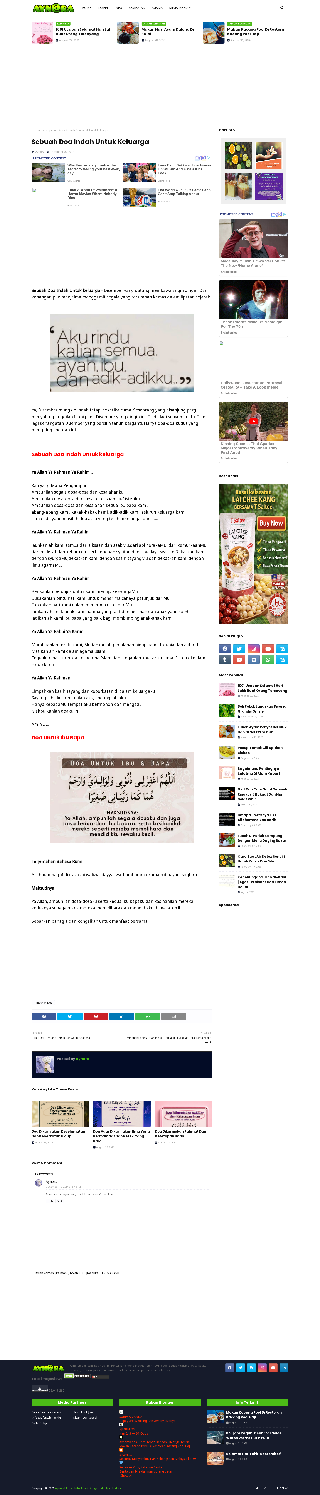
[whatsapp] (268, 659)
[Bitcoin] (238, 156)
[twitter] (239, 648)
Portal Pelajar (40, 1423)
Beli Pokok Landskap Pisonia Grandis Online (262, 709)
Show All (126, 1475)
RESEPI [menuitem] (103, 7)
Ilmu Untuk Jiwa (83, 1412)
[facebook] (225, 648)
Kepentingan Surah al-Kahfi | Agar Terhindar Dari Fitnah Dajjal (262, 882)
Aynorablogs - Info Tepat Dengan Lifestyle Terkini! (154, 1442)
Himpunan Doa (54, 130)
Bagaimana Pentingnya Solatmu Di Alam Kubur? (259, 771)
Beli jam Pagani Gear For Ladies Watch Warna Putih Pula (253, 1435)
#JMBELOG (127, 1429)
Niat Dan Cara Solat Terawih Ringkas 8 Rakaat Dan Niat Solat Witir (262, 794)
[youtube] (268, 648)
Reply (50, 1201)
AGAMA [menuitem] (157, 7)
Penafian (282, 1488)
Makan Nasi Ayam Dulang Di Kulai (167, 31)
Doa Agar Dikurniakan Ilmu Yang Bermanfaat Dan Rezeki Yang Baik (121, 1136)
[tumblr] (225, 659)
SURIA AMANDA (130, 1416)
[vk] (254, 659)
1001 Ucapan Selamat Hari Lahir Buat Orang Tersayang (85, 31)
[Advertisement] (160, 87)
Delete (60, 1201)
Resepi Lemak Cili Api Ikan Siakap (260, 750)
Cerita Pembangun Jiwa (47, 1412)
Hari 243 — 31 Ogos (133, 1433)
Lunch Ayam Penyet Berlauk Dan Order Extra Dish (262, 729)
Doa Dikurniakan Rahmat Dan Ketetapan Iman (180, 1134)
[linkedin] (284, 1367)
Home (38, 130)
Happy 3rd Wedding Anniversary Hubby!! (147, 1421)
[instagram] (254, 648)
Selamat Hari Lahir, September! (253, 1454)
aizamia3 (125, 1454)
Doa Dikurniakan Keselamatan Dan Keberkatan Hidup (58, 1134)
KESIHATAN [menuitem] (137, 7)
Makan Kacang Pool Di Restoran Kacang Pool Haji (257, 31)
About (268, 1488)
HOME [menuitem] (86, 7)
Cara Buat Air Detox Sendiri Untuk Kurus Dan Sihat (261, 859)
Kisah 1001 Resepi (85, 1418)
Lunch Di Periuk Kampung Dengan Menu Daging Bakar (262, 838)
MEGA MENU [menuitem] (178, 7)
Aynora (40, 152)
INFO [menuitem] (118, 7)
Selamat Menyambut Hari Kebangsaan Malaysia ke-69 (157, 1459)
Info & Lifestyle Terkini (46, 1418)
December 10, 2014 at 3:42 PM (63, 1186)
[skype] (282, 648)
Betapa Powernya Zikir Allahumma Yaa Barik (257, 817)
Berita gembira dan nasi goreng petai (145, 1471)
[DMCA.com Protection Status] (77, 1377)
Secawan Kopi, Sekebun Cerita (140, 1467)
